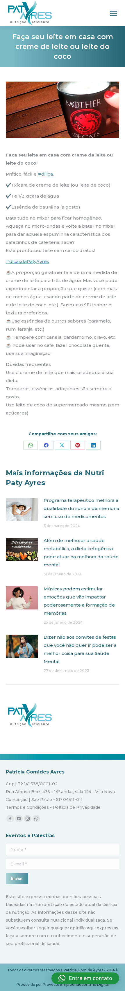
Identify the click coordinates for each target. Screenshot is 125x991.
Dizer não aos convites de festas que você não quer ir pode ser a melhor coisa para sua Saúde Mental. (80, 649)
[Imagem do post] (22, 509)
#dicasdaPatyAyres (27, 261)
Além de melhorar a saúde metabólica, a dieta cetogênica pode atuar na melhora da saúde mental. (81, 553)
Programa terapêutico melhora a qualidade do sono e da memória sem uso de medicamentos (81, 508)
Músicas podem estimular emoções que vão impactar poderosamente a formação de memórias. (79, 601)
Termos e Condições (27, 807)
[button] (85, 978)
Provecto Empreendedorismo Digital (76, 984)
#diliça (45, 174)
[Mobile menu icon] (113, 13)
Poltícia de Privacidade (77, 807)
